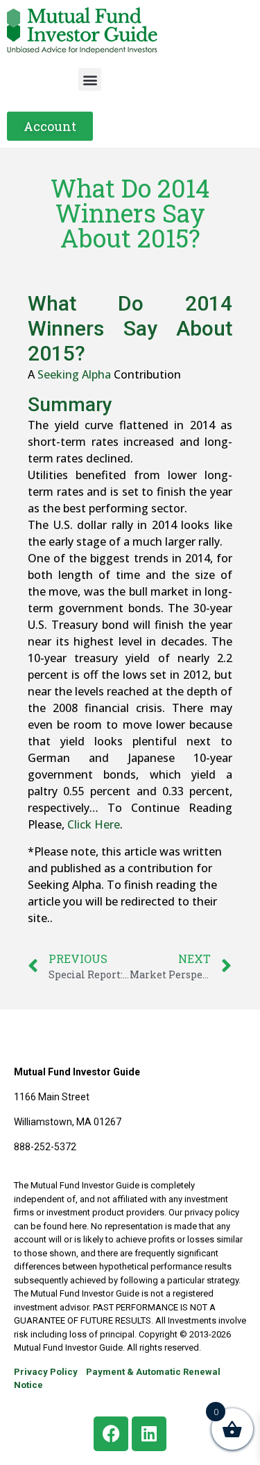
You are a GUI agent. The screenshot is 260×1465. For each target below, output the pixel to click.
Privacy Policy (46, 1372)
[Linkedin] (149, 1433)
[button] (89, 79)
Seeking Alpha (74, 374)
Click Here (93, 824)
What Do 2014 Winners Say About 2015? (130, 328)
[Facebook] (111, 1433)
